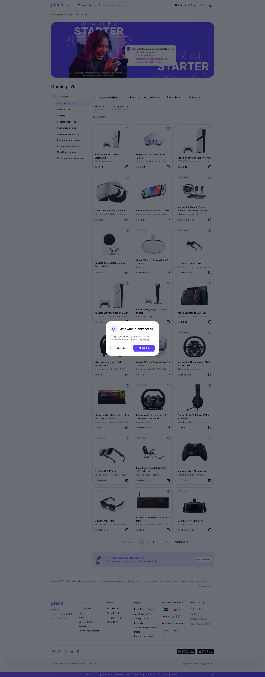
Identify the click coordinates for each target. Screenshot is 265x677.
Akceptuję (144, 348)
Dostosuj (121, 348)
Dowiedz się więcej (139, 339)
